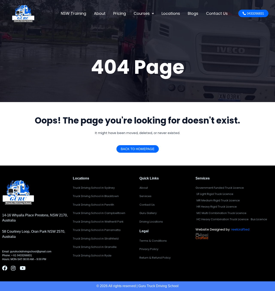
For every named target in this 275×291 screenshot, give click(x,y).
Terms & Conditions (153, 241)
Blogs (193, 13)
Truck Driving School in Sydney (94, 188)
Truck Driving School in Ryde (92, 255)
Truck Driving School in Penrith (93, 205)
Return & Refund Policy (155, 258)
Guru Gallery (148, 213)
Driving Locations (151, 222)
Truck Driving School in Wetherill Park (98, 222)
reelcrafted (240, 229)
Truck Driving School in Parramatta (97, 230)
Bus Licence (259, 219)
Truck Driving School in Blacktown (96, 196)
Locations (171, 13)
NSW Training (73, 13)
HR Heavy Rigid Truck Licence (217, 207)
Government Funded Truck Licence (220, 188)
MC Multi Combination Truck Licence (221, 213)
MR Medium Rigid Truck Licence (218, 200)
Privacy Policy (148, 249)
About (99, 13)
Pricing (119, 13)
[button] (144, 13)
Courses (142, 13)
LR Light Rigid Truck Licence (215, 194)
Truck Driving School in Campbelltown (99, 213)
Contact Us (217, 13)
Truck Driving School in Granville (95, 247)
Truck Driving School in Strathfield (96, 239)
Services (145, 196)
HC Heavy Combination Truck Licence (223, 219)
